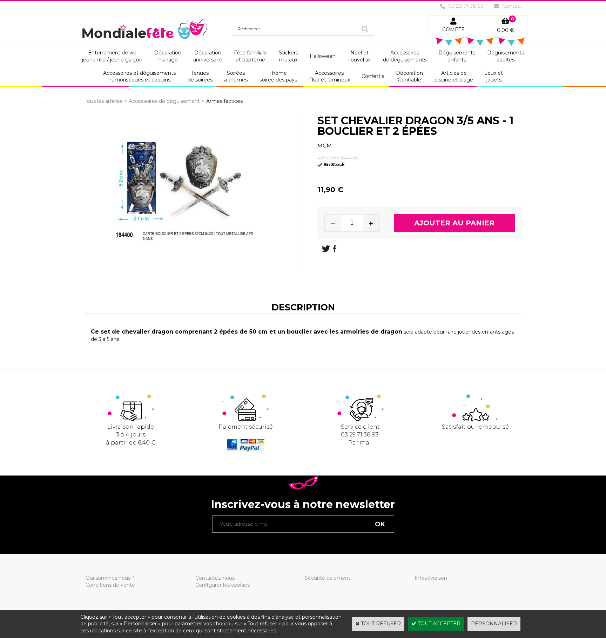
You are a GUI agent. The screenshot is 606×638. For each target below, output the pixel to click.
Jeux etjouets (494, 76)
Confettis (373, 76)
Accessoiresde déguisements (404, 56)
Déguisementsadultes (505, 56)
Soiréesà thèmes (236, 76)
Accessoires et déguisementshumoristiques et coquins (139, 76)
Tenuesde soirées (200, 76)
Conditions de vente (110, 585)
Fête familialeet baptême (250, 56)
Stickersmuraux (288, 56)
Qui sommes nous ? (110, 578)
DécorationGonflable (409, 76)
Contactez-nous (215, 578)
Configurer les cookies (222, 585)
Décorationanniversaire (207, 56)
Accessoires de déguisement (164, 101)
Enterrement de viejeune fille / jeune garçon (112, 56)
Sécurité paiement (327, 578)
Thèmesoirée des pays (278, 76)
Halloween (323, 56)
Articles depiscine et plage (454, 76)
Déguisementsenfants (456, 56)
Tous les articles (103, 101)
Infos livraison (431, 578)
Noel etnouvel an (359, 56)
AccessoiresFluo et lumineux (329, 76)
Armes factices (224, 101)
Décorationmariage (167, 56)
